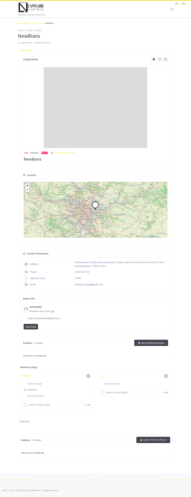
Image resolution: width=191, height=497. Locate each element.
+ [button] (27, 185)
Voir (102, 375)
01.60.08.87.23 (82, 271)
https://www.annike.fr (36, 396)
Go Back (27, 50)
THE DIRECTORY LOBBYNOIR (27, 490)
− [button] (27, 189)
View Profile (31, 326)
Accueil (21, 23)
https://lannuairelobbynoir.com (44, 318)
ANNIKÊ (26, 375)
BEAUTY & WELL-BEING (35, 23)
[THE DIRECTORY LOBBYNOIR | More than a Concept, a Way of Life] (31, 7)
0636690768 (32, 389)
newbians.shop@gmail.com (89, 284)
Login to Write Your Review (152, 342)
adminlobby (26, 43)
